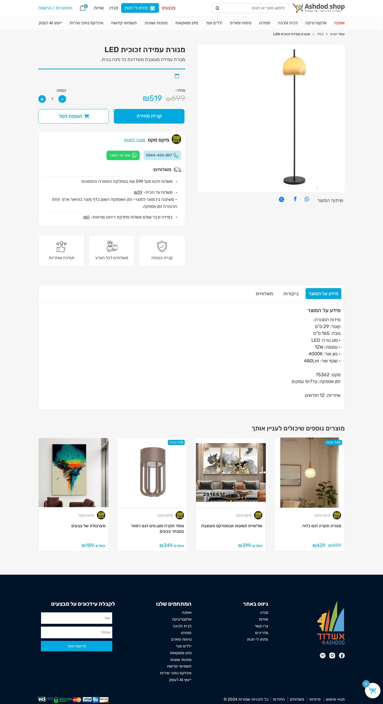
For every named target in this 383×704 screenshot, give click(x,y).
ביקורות (291, 293)
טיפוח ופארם (240, 22)
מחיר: (180, 90)
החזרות (279, 699)
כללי (320, 34)
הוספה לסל (70, 116)
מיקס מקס (322, 515)
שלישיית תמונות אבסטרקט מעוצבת (231, 525)
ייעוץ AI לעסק (50, 22)
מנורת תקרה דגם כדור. (321, 525)
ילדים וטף (214, 22)
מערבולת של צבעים (88, 525)
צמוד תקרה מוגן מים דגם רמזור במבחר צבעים (157, 528)
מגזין (113, 7)
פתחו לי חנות (136, 7)
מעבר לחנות (134, 139)
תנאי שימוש (335, 699)
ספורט (264, 22)
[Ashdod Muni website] (331, 622)
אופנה (339, 22)
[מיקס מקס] (337, 515)
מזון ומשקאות (186, 22)
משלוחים (264, 293)
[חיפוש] (218, 8)
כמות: (61, 90)
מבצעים (169, 7)
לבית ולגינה (288, 22)
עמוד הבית (337, 34)
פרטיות (315, 699)
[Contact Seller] (123, 155)
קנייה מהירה (149, 116)
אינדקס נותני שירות (86, 22)
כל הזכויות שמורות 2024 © (246, 699)
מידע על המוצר (323, 293)
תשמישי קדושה (124, 22)
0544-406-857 (159, 155)
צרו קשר (261, 626)
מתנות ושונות (156, 22)
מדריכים (261, 632)
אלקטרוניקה (315, 22)
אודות (99, 7)
